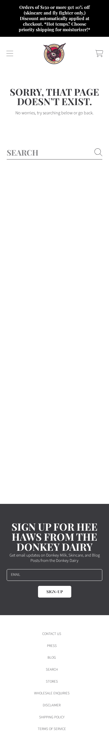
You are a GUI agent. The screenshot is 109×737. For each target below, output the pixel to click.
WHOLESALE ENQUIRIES (52, 693)
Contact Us (51, 633)
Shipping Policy (52, 717)
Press (52, 645)
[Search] (98, 152)
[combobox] (54, 152)
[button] (10, 53)
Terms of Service (52, 728)
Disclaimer (52, 705)
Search (52, 669)
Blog (52, 657)
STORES (52, 681)
